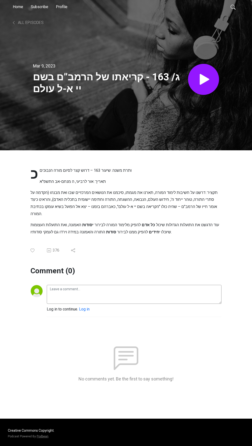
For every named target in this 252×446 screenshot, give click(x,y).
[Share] (73, 250)
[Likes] (33, 250)
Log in (84, 309)
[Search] (233, 7)
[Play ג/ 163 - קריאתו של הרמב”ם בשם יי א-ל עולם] (203, 79)
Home (18, 6)
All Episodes (30, 22)
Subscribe (39, 6)
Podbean (42, 436)
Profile (61, 6)
